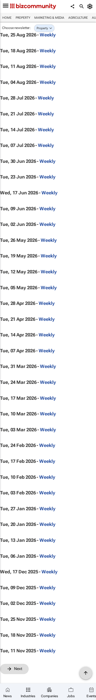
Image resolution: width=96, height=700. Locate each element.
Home (7, 17)
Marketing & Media (49, 17)
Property (23, 17)
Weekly (48, 34)
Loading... (9, 676)
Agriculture (78, 17)
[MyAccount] (91, 6)
